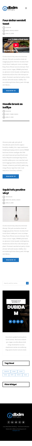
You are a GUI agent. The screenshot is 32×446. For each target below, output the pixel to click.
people (12, 30)
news (7, 30)
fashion (8, 27)
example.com (16, 430)
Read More (9, 90)
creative (8, 200)
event (7, 114)
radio (16, 30)
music (14, 200)
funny (12, 114)
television (9, 197)
